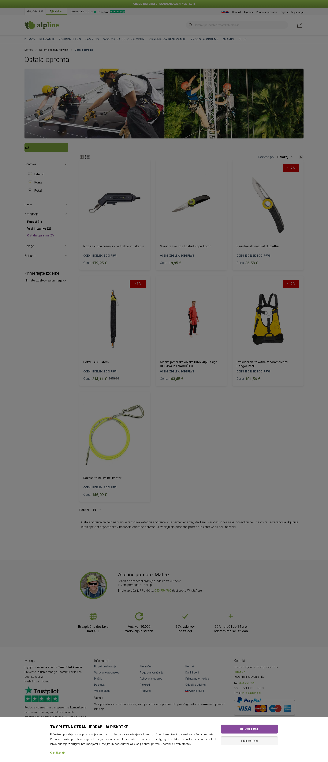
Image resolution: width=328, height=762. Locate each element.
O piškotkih (57, 752)
